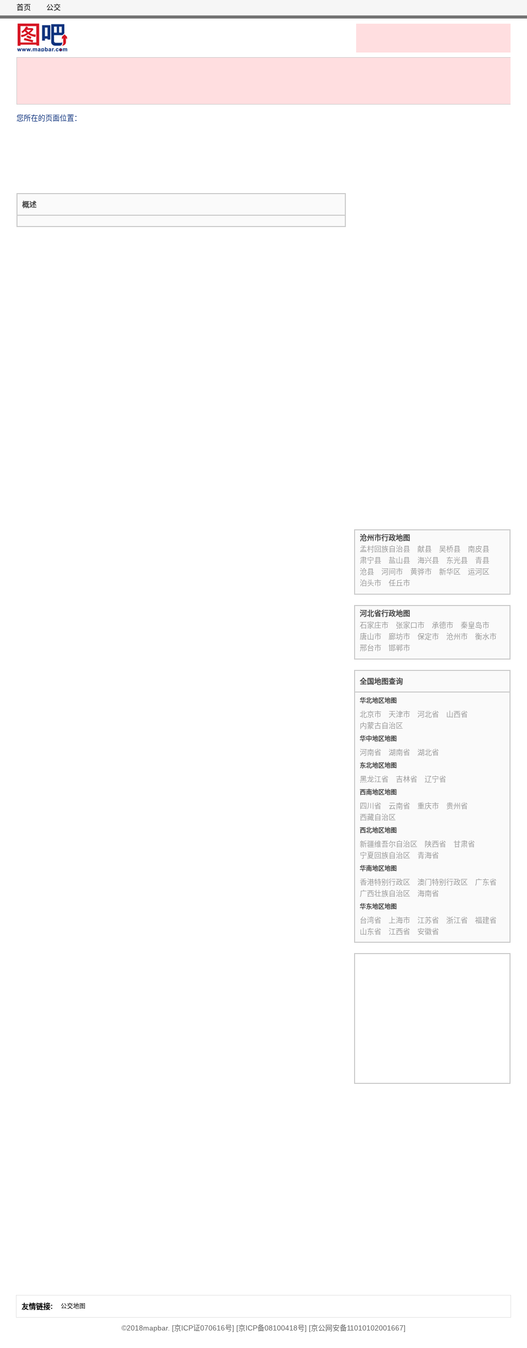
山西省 (457, 714)
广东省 (486, 882)
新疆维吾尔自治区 (388, 844)
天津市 (399, 714)
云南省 (399, 806)
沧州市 (457, 636)
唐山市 (370, 636)
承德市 (442, 625)
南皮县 (478, 549)
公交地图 (73, 1306)
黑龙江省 (374, 779)
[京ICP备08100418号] (271, 1328)
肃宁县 (370, 560)
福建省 (486, 920)
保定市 (428, 636)
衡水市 (486, 636)
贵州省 (457, 806)
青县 (482, 560)
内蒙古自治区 (381, 725)
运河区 (478, 571)
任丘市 (399, 583)
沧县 (367, 571)
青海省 (428, 855)
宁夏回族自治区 (385, 855)
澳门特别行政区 (442, 882)
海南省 (428, 893)
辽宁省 (435, 779)
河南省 (370, 752)
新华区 (450, 571)
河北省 (428, 714)
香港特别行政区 (385, 882)
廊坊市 (399, 636)
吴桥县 (450, 549)
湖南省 (399, 752)
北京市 (370, 714)
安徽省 (428, 931)
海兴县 (428, 560)
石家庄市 (374, 625)
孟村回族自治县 (385, 549)
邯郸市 (399, 648)
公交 (53, 7)
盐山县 (399, 560)
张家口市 (410, 625)
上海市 (399, 920)
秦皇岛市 (475, 625)
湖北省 (428, 752)
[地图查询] (42, 37)
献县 (424, 549)
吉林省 (406, 779)
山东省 (370, 931)
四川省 (370, 806)
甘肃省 (464, 844)
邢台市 (370, 648)
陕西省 (435, 844)
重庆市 (428, 806)
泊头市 (370, 583)
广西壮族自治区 (385, 893)
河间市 (392, 571)
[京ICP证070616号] (203, 1328)
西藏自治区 (378, 817)
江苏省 (428, 920)
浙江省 (457, 920)
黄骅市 (421, 571)
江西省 (399, 931)
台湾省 (370, 920)
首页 (23, 7)
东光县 (457, 560)
